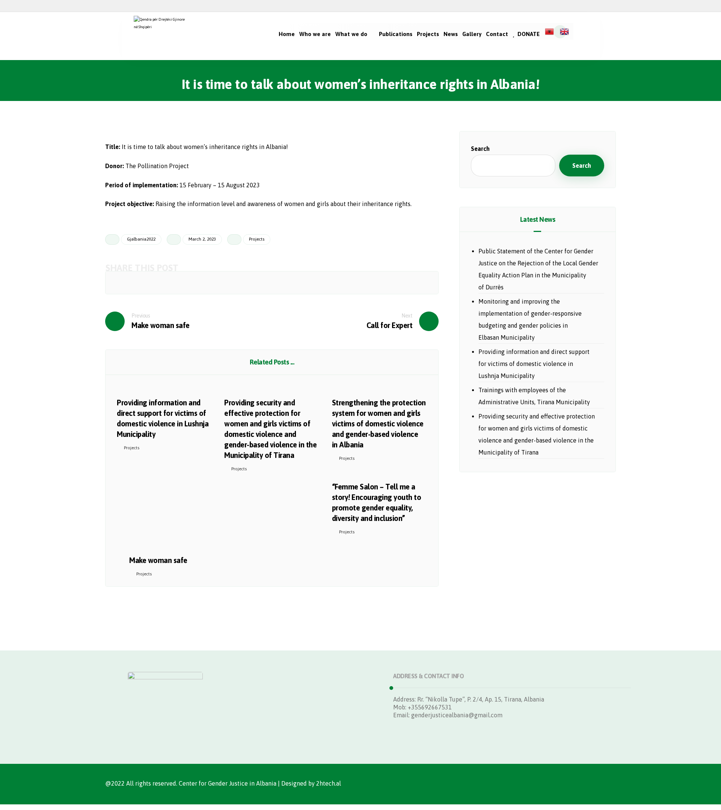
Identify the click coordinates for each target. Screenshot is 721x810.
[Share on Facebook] (127, 282)
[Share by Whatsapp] (344, 282)
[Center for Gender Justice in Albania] (162, 36)
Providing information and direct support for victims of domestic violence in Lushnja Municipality (534, 363)
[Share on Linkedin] (308, 282)
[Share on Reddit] (236, 282)
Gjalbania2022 (141, 239)
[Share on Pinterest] (200, 282)
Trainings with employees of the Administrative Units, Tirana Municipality (534, 396)
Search (480, 148)
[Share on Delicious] (272, 282)
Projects (256, 239)
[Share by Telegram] (380, 282)
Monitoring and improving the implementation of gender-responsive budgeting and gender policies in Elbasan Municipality (530, 319)
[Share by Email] (416, 282)
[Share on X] (163, 282)
